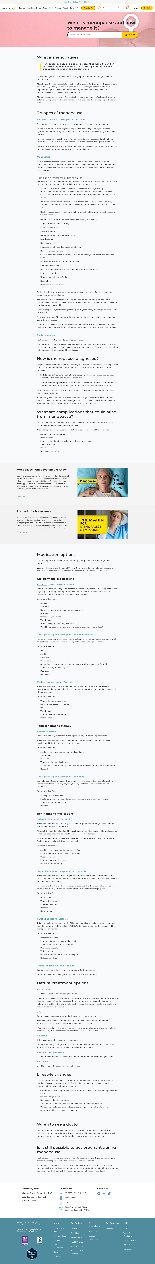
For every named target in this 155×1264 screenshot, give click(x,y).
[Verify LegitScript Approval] (32, 1253)
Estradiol (42, 584)
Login (136, 8)
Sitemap (56, 1256)
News (55, 1252)
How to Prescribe (95, 1232)
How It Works (76, 1238)
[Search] (100, 8)
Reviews (56, 1240)
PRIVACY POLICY (130, 1240)
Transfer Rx (88, 8)
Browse (22, 8)
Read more (22, 496)
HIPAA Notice (128, 1245)
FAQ (125, 1229)
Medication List (77, 1246)
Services (109, 1229)
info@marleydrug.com (75, 1193)
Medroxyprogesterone (49, 682)
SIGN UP (147, 8)
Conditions (75, 1233)
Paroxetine (43, 919)
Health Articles (55, 8)
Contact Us (74, 8)
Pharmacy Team (59, 1236)
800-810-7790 (85, 2)
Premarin (20, 518)
